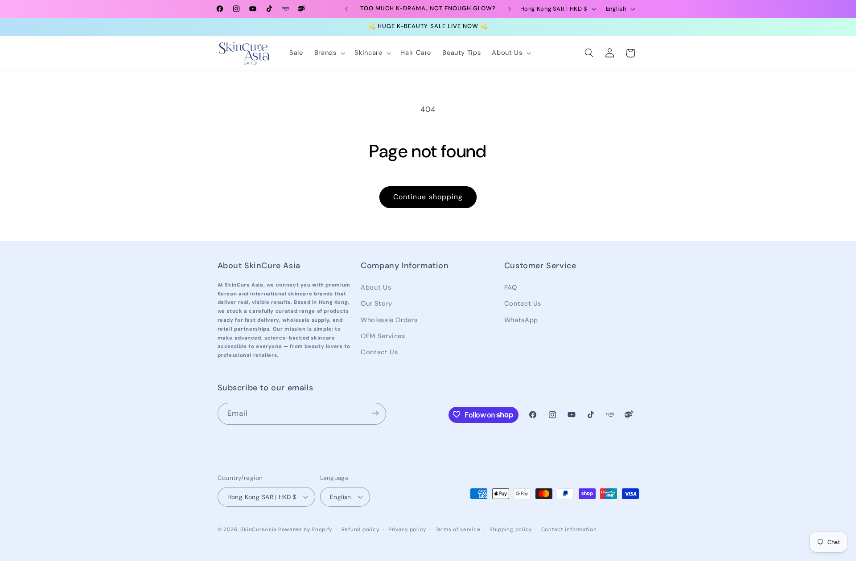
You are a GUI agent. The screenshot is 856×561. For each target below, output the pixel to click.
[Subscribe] (375, 413)
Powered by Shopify (305, 529)
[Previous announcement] (346, 9)
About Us (376, 287)
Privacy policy (407, 529)
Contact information (569, 529)
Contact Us (379, 352)
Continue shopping (428, 196)
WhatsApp (521, 319)
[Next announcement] (509, 9)
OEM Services (383, 335)
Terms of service (458, 529)
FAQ (510, 287)
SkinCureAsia (258, 529)
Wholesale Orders (389, 319)
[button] (329, 53)
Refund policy (360, 529)
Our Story (376, 303)
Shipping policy (511, 529)
